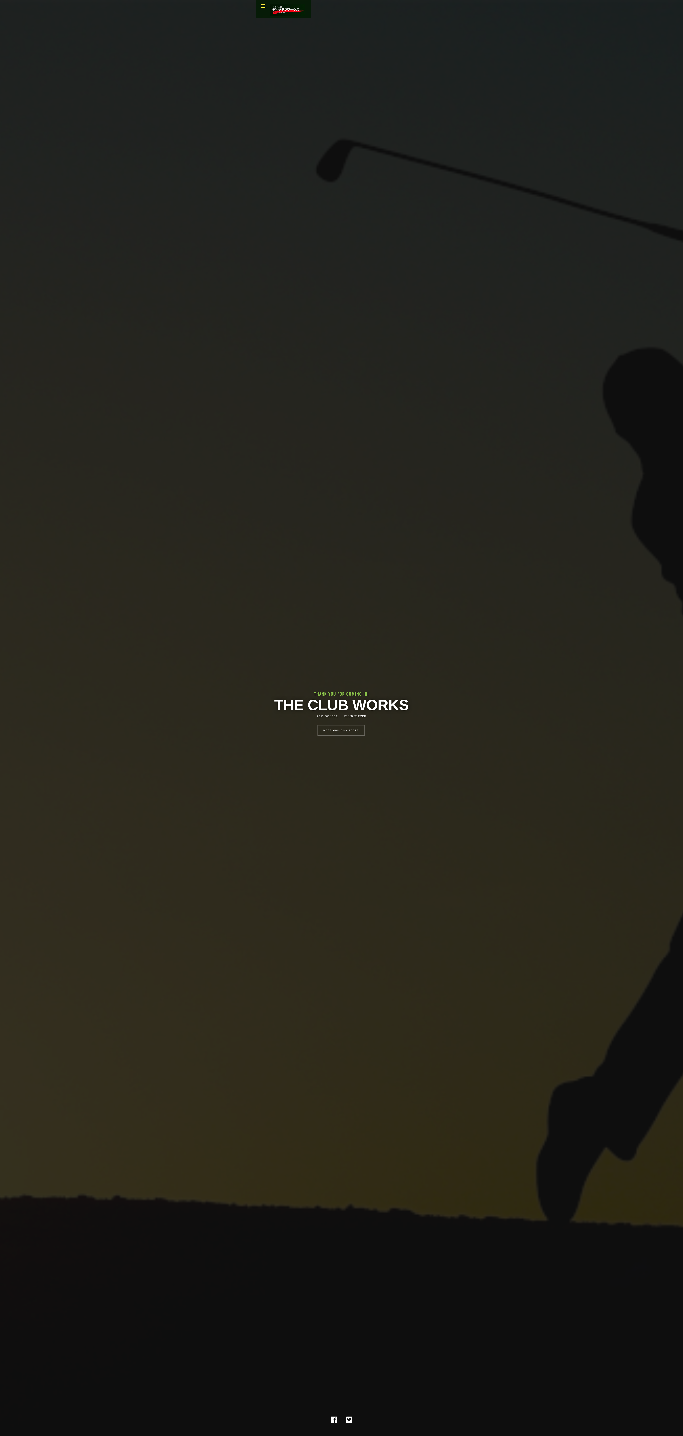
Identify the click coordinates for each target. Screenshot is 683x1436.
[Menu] (263, 5)
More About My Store (340, 730)
